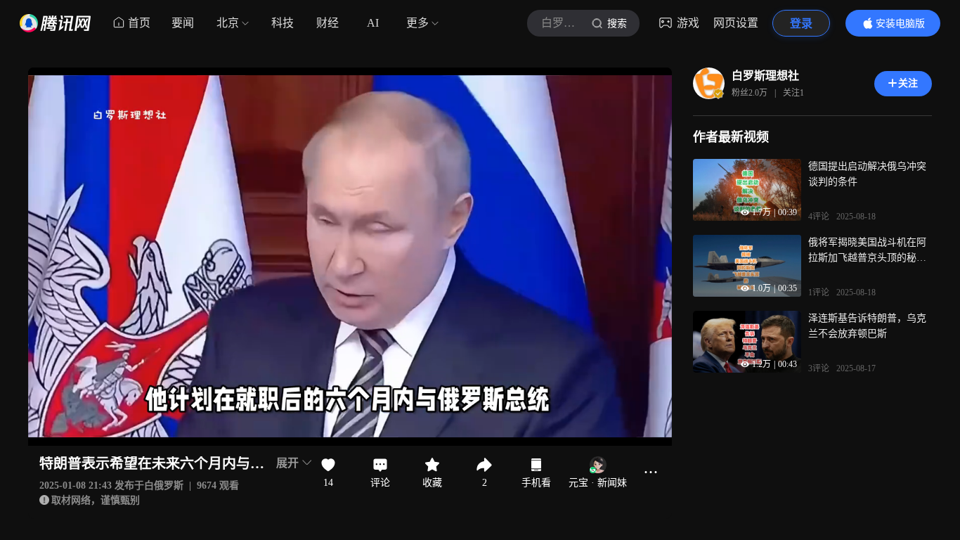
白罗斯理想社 (765, 76)
